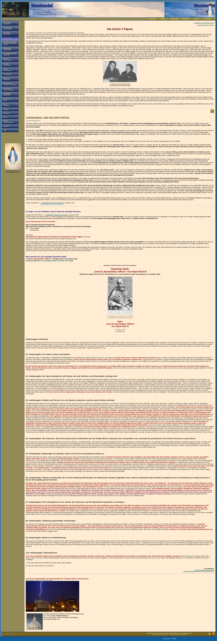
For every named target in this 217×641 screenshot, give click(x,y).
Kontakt (207, 18)
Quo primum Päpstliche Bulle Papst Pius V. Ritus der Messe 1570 (198, 571)
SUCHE (197, 18)
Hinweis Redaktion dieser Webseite (205, 25)
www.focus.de (33, 580)
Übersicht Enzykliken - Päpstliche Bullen (204, 570)
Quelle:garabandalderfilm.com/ (33, 120)
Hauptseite (152, 18)
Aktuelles (185, 18)
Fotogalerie (174, 18)
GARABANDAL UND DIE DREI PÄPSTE (204, 23)
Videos (163, 18)
